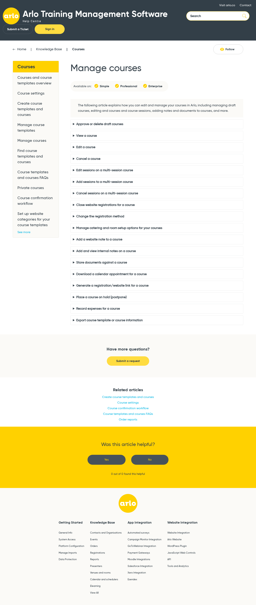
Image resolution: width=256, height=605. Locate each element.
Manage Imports (68, 552)
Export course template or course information (109, 320)
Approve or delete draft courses (99, 124)
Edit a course (85, 147)
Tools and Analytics (178, 565)
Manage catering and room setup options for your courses (119, 228)
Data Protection (68, 559)
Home (21, 49)
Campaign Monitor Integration (144, 539)
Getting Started (71, 522)
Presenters (96, 565)
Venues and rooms (100, 572)
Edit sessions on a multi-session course (104, 170)
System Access (67, 539)
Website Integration (182, 522)
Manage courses (31, 140)
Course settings (30, 93)
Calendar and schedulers (104, 579)
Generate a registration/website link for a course (112, 285)
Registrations (97, 552)
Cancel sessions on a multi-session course (107, 193)
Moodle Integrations (139, 559)
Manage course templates (31, 127)
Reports (94, 559)
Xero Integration (137, 572)
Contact (245, 5)
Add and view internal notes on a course (106, 251)
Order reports (128, 419)
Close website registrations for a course (105, 205)
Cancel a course (88, 159)
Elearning (95, 585)
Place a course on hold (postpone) (101, 297)
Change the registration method (100, 216)
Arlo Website (174, 539)
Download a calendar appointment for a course (111, 274)
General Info (65, 532)
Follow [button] (229, 49)
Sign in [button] (49, 29)
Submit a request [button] (128, 361)
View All (94, 592)
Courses (78, 49)
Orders (94, 545)
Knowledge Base (49, 49)
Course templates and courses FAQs (32, 175)
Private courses (30, 187)
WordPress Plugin (177, 545)
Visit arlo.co (227, 5)
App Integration (140, 522)
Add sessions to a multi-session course (104, 182)
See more (23, 232)
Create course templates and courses (30, 109)
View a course (86, 136)
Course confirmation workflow (35, 201)
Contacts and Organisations (106, 532)
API (169, 559)
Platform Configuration (71, 545)
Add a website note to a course (99, 239)
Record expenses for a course (98, 309)
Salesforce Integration (140, 565)
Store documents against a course (101, 262)
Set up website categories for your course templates (33, 219)
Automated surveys (138, 532)
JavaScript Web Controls (181, 552)
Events (94, 539)
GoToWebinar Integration (142, 545)
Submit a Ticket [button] (17, 29)
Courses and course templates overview (34, 80)
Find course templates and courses (30, 156)
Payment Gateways (139, 552)
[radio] (107, 460)
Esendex (132, 579)
